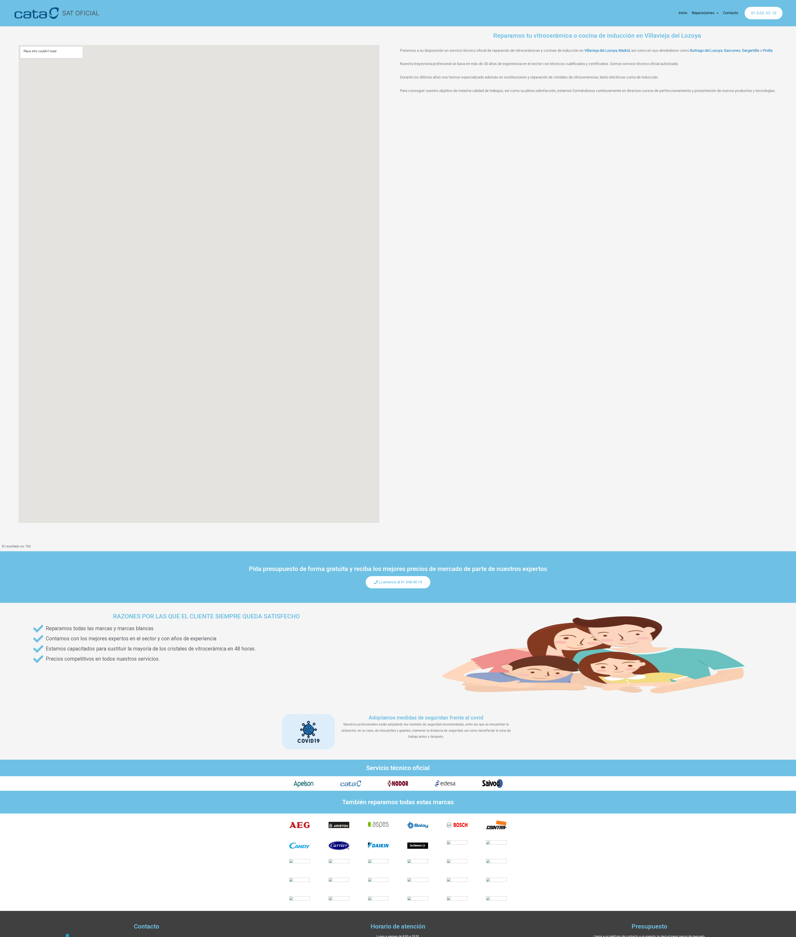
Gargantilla (750, 50)
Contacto (730, 13)
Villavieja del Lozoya (600, 50)
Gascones (732, 50)
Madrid (624, 50)
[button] (398, 582)
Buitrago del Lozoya (706, 50)
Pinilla (767, 50)
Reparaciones (703, 13)
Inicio (683, 13)
